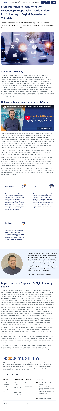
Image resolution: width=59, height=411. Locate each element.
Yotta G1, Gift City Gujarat (17, 393)
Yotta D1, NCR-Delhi (18, 388)
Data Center (26, 2)
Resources (35, 2)
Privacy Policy (44, 403)
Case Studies (28, 386)
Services (17, 2)
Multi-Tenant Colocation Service (6, 384)
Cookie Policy (53, 403)
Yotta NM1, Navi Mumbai (18, 383)
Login (53, 2)
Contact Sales (46, 2)
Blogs (26, 383)
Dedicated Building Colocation (6, 391)
